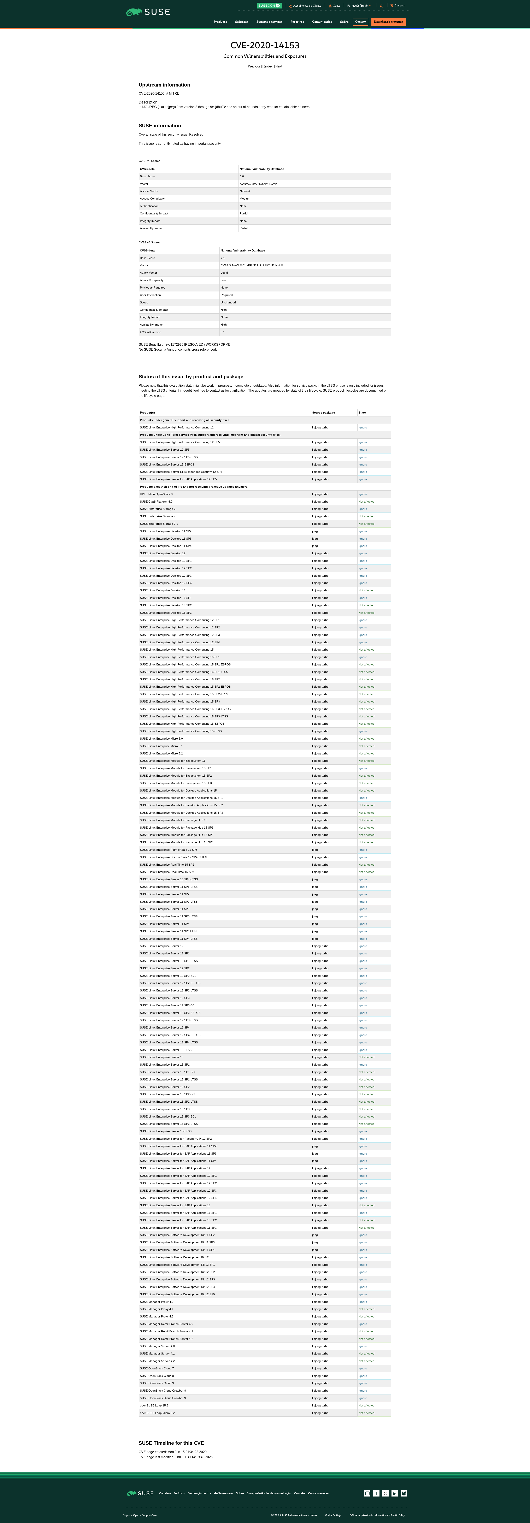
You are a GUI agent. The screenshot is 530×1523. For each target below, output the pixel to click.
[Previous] (254, 66)
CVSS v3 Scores (149, 242)
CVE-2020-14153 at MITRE (159, 93)
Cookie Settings (333, 1515)
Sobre (240, 1493)
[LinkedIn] (394, 1493)
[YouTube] (367, 1493)
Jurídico (179, 1493)
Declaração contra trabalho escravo (210, 1493)
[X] (385, 1493)
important (201, 143)
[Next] (278, 66)
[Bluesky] (404, 1493)
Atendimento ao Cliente (307, 5)
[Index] (268, 66)
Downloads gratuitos (388, 22)
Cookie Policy (398, 1515)
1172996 (177, 344)
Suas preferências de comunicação (269, 1493)
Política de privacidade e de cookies (368, 1515)
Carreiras (165, 1493)
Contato (360, 21)
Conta (336, 5)
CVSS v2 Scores (149, 160)
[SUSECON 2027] (269, 5)
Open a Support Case (145, 1515)
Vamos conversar (318, 1493)
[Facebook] (376, 1493)
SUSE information (160, 125)
